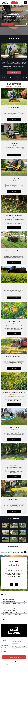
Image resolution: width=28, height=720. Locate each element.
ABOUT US (4, 642)
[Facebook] (15, 662)
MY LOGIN (3, 651)
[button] (25, 33)
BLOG (2, 649)
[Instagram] (13, 662)
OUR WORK (4, 647)
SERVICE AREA (5, 646)
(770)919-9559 (15, 643)
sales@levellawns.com (16, 641)
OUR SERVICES (5, 644)
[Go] (11, 584)
